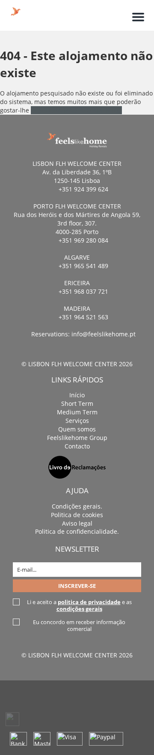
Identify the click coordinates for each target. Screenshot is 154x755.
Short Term (77, 403)
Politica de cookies (77, 515)
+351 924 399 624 (83, 189)
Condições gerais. (77, 506)
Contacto (77, 446)
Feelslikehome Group (77, 438)
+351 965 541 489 (83, 266)
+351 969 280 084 (83, 240)
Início (77, 395)
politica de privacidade (89, 602)
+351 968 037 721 (83, 291)
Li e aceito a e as (79, 605)
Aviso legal (77, 523)
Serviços (77, 421)
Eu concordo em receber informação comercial (79, 625)
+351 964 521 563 (83, 317)
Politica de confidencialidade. (77, 531)
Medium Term (77, 412)
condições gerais (79, 609)
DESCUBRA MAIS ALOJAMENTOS (76, 110)
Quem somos (77, 429)
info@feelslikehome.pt (103, 334)
